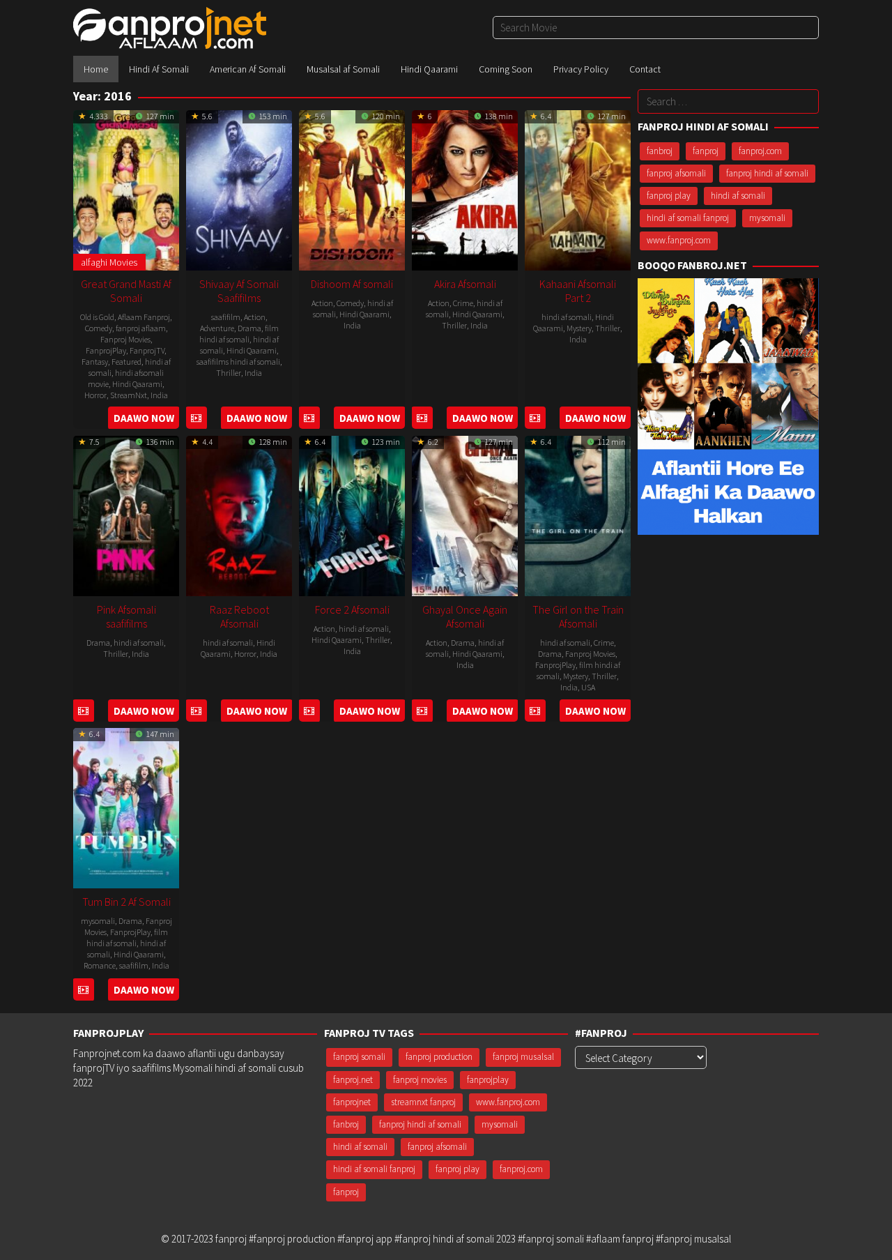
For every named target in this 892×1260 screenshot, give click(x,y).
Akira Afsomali (465, 284)
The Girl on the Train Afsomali (578, 616)
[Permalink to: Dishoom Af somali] (352, 188)
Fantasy (95, 361)
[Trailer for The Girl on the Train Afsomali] (535, 710)
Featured (126, 361)
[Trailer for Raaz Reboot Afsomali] (196, 710)
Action (255, 317)
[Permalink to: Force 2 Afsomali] (352, 514)
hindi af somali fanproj (688, 218)
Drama (249, 328)
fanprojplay (488, 1080)
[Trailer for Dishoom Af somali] (309, 418)
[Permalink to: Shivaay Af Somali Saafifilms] (239, 188)
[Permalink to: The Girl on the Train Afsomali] (577, 514)
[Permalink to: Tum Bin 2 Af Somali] (126, 806)
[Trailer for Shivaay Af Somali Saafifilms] (196, 418)
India (159, 395)
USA (588, 687)
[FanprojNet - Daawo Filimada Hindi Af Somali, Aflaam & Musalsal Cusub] (169, 26)
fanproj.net (353, 1080)
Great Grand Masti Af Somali (126, 291)
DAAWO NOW (144, 418)
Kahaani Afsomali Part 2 (577, 291)
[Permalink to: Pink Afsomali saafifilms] (126, 514)
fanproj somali (359, 1057)
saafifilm (225, 317)
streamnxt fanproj (423, 1102)
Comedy (98, 328)
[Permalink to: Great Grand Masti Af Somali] (126, 188)
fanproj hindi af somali (767, 173)
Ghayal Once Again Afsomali (464, 616)
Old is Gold (97, 317)
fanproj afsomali (676, 173)
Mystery (579, 328)
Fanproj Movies (125, 339)
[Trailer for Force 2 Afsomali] (309, 710)
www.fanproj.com (679, 240)
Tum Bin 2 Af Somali (126, 902)
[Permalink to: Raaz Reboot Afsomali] (239, 514)
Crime (463, 303)
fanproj (705, 151)
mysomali (98, 921)
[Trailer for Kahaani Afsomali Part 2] (535, 418)
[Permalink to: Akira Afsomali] (464, 188)
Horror (95, 395)
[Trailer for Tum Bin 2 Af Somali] (83, 989)
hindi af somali (566, 317)
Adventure (217, 328)
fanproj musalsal (523, 1057)
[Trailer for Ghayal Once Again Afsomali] (422, 710)
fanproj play (669, 196)
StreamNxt (128, 395)
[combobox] (656, 27)
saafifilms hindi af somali (238, 361)
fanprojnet (352, 1102)
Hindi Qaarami (137, 384)
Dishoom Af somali (352, 284)
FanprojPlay (106, 350)
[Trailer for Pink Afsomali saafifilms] (83, 710)
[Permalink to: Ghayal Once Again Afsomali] (464, 514)
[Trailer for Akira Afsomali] (422, 418)
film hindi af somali (239, 333)
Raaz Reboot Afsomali (239, 616)
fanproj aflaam (141, 328)
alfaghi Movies (109, 262)
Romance (100, 965)
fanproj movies (420, 1080)
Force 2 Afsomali (352, 609)
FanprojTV (147, 350)
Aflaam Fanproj (144, 317)
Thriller (228, 372)
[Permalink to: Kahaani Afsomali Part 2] (577, 188)
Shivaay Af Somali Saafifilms (239, 291)
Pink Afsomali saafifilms (126, 616)
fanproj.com (760, 151)
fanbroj (659, 151)
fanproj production (439, 1057)
